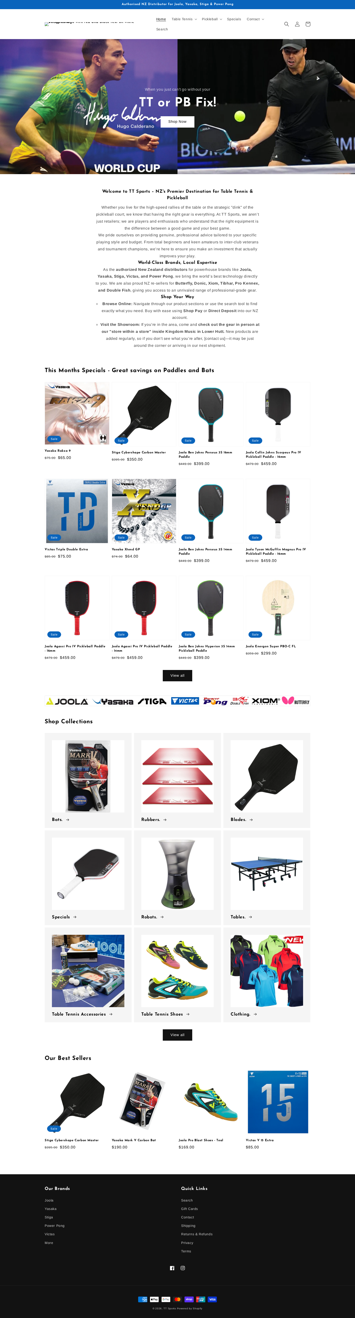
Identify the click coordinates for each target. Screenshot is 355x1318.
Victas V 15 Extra (260, 1140)
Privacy (187, 1243)
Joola (49, 1200)
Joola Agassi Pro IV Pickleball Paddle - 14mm (142, 648)
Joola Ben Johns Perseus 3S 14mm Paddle (205, 551)
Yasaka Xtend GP (126, 549)
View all (177, 675)
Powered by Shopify (190, 1308)
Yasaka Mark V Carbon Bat (134, 1140)
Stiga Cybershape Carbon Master (139, 452)
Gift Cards (189, 1209)
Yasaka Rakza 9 (58, 450)
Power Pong (55, 1226)
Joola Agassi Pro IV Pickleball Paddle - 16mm (75, 648)
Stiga (49, 1217)
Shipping (188, 1226)
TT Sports (169, 1308)
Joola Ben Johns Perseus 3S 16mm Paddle (205, 454)
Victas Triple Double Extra (66, 549)
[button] (184, 19)
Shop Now (177, 121)
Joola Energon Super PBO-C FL (271, 646)
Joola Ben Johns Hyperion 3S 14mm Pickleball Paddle (207, 648)
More (49, 1243)
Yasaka (51, 1209)
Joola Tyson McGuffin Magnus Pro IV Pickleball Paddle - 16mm (276, 551)
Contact (187, 1217)
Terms (186, 1251)
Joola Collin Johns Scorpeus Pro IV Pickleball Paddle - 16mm (273, 454)
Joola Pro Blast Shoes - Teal (201, 1140)
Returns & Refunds (197, 1234)
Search (187, 1200)
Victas (50, 1234)
